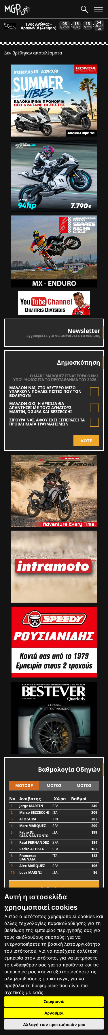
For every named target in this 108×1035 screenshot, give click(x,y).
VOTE (86, 440)
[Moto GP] (40, 9)
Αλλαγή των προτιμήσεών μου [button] (54, 1024)
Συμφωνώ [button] (54, 1001)
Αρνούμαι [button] (54, 1013)
